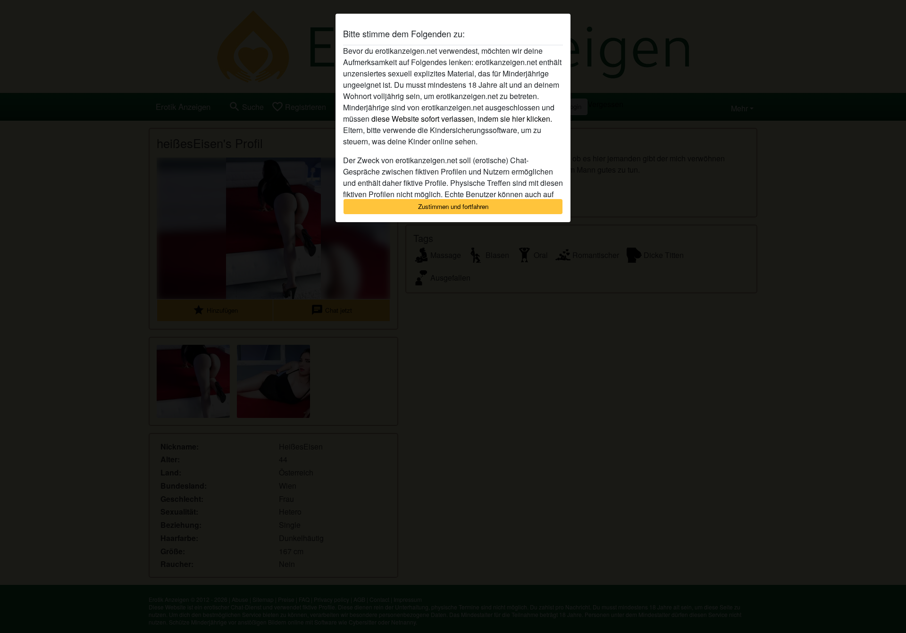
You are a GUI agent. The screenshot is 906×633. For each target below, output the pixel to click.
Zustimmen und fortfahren (453, 206)
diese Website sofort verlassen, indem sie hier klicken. (461, 118)
